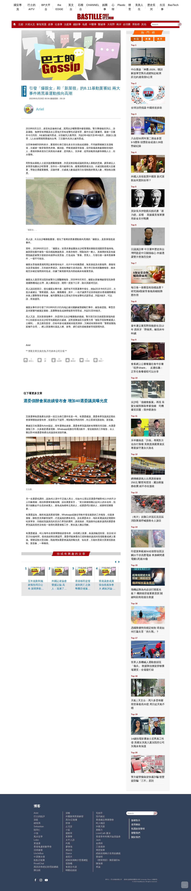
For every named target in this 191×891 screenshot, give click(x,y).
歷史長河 (151, 7)
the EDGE (59, 7)
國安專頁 (18, 7)
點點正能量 (39, 860)
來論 (98, 867)
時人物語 (100, 823)
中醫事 (92, 24)
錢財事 (77, 24)
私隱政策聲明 (138, 829)
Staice (69, 853)
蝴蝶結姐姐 (71, 870)
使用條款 (135, 824)
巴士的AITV (32, 7)
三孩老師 (100, 846)
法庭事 (67, 24)
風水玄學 (38, 836)
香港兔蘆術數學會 (43, 846)
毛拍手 (99, 813)
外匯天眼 (100, 826)
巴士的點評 (39, 816)
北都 (20, 24)
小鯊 (68, 830)
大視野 (111, 24)
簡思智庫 (100, 850)
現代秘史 (100, 816)
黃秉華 (69, 836)
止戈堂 (69, 826)
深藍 (36, 820)
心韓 (113, 7)
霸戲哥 (69, 833)
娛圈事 (105, 7)
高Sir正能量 (71, 820)
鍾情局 (37, 823)
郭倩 (68, 823)
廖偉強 (69, 846)
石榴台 (80, 7)
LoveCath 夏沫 (103, 833)
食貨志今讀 (71, 867)
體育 (129, 7)
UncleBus (38, 853)
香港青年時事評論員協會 (108, 836)
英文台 (71, 7)
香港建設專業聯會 (105, 820)
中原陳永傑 (39, 857)
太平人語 (70, 840)
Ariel (36, 813)
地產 (84, 24)
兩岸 (118, 24)
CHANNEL (92, 5)
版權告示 (135, 820)
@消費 (126, 24)
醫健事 (102, 24)
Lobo (36, 840)
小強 (36, 833)
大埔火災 (30, 24)
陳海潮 (99, 863)
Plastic (121, 5)
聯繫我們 (135, 833)
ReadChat (39, 863)
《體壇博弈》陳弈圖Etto (108, 860)
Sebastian (39, 826)
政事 (50, 24)
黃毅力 (99, 830)
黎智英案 (41, 24)
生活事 (162, 7)
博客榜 (136, 24)
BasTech (173, 5)
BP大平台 (45, 7)
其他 (143, 24)
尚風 (68, 843)
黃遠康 (37, 843)
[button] (115, 562)
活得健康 (38, 850)
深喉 (68, 813)
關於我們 (135, 837)
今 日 (136, 39)
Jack (98, 840)
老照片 (69, 857)
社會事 (58, 24)
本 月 (159, 39)
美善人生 (139, 7)
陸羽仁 (37, 830)
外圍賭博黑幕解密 (74, 816)
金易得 (99, 843)
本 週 (147, 39)
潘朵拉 (69, 850)
